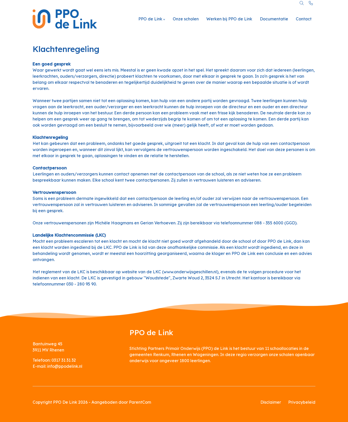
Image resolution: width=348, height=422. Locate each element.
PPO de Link (150, 18)
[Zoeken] (302, 3)
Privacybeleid (301, 402)
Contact (304, 18)
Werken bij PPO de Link (229, 18)
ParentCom (140, 402)
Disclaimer (270, 402)
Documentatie (274, 18)
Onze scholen (186, 18)
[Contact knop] (311, 3)
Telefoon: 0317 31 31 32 (54, 360)
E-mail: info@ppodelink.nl (57, 366)
